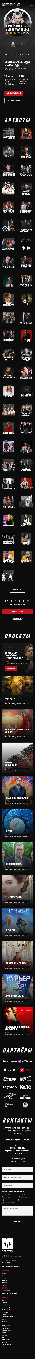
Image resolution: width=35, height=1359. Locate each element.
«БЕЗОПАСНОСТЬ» (14, 864)
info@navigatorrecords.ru (17, 1140)
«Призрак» (11, 930)
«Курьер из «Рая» (14, 996)
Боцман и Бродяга (7, 1317)
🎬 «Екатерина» (13, 897)
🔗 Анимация (6, 1309)
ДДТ (3, 1300)
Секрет (4, 1319)
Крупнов (4, 1314)
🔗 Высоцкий (6, 1307)
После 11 (4, 1337)
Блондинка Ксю (6, 1344)
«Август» (10, 699)
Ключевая (5, 1335)
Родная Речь (5, 1328)
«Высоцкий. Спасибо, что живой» (17, 1028)
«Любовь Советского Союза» (17, 730)
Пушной (4, 1321)
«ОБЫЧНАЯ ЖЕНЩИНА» (17, 798)
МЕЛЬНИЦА (5, 1305)
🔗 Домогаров (6, 1312)
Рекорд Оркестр (6, 1326)
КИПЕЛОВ (4, 1302)
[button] (13, 93)
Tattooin (4, 1342)
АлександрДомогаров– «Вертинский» (13, 655)
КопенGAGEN (5, 1340)
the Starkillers (6, 1330)
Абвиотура (5, 1347)
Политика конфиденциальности (11, 1266)
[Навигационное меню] (31, 4)
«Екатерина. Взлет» (15, 963)
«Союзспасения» (11, 763)
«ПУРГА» (9, 831)
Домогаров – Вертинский (9, 1293)
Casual (4, 1333)
